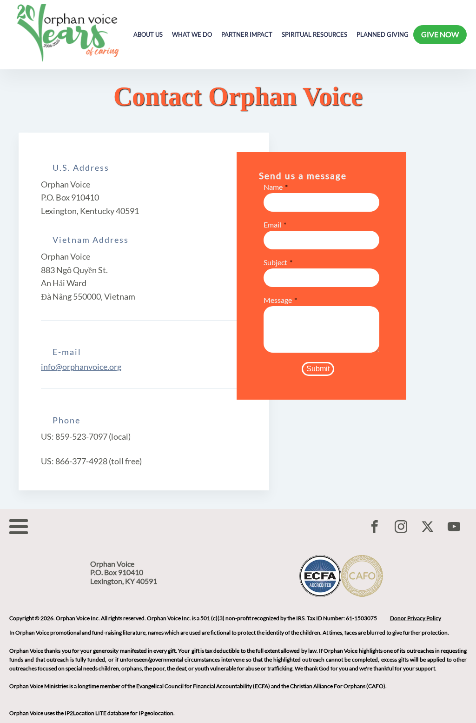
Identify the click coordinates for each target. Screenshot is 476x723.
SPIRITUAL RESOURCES (314, 34)
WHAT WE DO (192, 34)
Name (273, 186)
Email (272, 224)
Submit (318, 369)
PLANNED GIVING (383, 34)
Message (278, 299)
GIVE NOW (440, 34)
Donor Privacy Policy (415, 618)
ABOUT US (148, 34)
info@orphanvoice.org (81, 367)
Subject (275, 262)
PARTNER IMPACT (246, 34)
